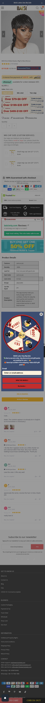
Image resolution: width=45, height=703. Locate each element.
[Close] (41, 314)
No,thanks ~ (22, 386)
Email (4, 368)
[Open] (5, 697)
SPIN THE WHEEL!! (22, 380)
